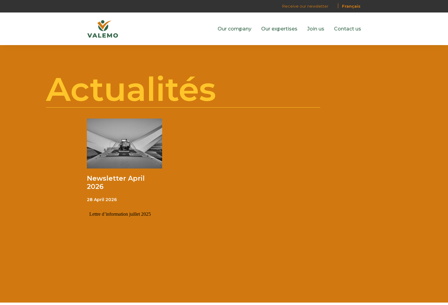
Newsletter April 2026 (116, 182)
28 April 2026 (102, 199)
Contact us (347, 29)
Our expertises (279, 29)
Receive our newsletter (305, 6)
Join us (315, 29)
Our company (234, 29)
